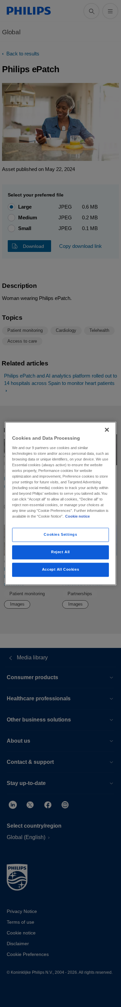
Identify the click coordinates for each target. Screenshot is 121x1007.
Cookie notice (77, 517)
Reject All (60, 552)
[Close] (106, 429)
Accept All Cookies (60, 570)
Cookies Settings (60, 535)
